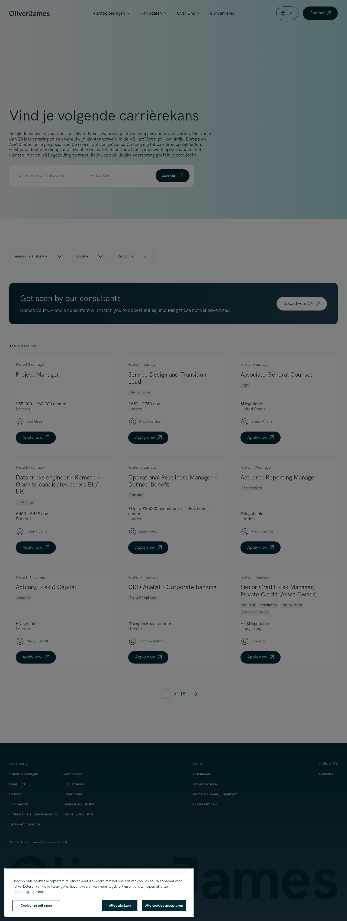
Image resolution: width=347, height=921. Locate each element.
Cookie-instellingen (36, 905)
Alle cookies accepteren (164, 905)
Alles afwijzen (120, 905)
